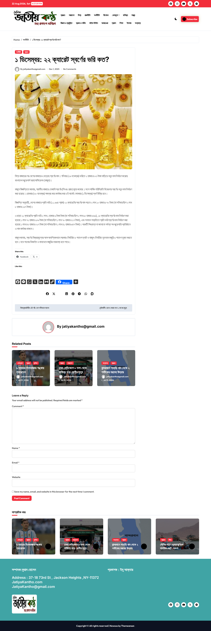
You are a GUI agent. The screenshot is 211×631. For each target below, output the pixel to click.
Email (15, 462)
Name (16, 448)
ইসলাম (129, 23)
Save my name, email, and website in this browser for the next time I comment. (54, 491)
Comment (18, 406)
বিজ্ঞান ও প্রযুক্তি (66, 23)
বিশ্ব (79, 15)
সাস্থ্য (133, 15)
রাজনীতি (87, 15)
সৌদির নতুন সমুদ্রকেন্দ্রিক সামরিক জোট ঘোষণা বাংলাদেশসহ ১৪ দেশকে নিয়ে (173, 548)
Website (16, 477)
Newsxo (114, 625)
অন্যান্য (138, 23)
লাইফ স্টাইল (93, 23)
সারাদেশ (71, 15)
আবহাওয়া (104, 23)
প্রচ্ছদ (63, 15)
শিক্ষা (121, 23)
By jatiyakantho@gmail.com (32, 69)
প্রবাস (114, 23)
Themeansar (127, 625)
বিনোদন (106, 15)
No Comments (69, 69)
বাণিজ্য (125, 15)
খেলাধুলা (115, 15)
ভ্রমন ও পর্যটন (81, 23)
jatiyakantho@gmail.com (83, 326)
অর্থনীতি (97, 15)
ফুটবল (35, 363)
